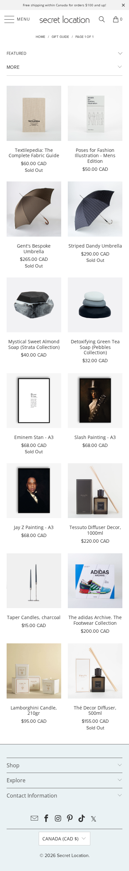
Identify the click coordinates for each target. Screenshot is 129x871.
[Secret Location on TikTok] (82, 819)
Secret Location (73, 855)
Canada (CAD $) (60, 838)
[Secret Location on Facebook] (47, 819)
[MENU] (6, 19)
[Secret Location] (64, 19)
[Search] (102, 19)
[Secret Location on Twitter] (94, 819)
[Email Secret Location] (35, 819)
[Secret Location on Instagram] (58, 819)
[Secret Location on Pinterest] (70, 819)
